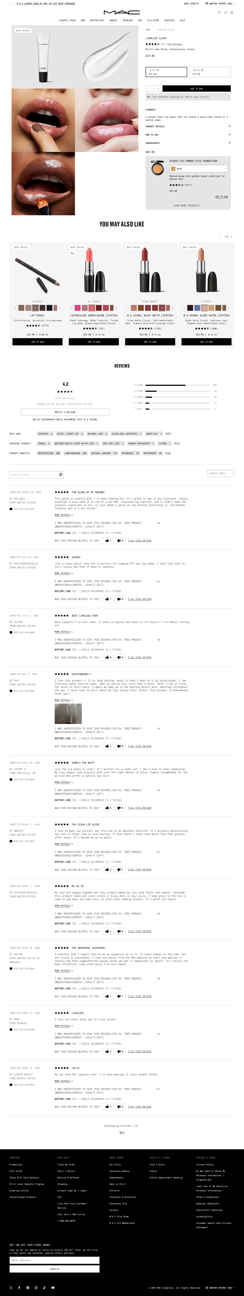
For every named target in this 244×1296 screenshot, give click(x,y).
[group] (95, 3)
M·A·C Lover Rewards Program (27, 1183)
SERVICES (169, 20)
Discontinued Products (23, 1196)
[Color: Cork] (21, 308)
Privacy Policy (205, 1164)
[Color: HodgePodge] (218, 308)
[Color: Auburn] (56, 308)
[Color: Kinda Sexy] (169, 308)
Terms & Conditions (207, 1196)
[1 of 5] (144, 294)
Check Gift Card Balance (24, 1177)
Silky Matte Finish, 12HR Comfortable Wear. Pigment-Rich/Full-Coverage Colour (150, 322)
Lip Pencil (37, 315)
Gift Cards (16, 1171)
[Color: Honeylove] (134, 308)
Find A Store (157, 1164)
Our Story (115, 1164)
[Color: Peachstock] (211, 308)
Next (122, 1132)
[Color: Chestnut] (35, 308)
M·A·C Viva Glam (118, 1216)
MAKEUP (113, 20)
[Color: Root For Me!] (42, 308)
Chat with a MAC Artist (71, 1214)
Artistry (114, 1190)
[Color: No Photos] (77, 308)
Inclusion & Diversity (122, 1196)
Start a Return (66, 1171)
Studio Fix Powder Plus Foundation (193, 160)
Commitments (116, 1177)
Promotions (16, 1164)
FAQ (59, 1196)
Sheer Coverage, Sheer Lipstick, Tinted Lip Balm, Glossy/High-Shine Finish (94, 322)
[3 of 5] (206, 294)
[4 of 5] (96, 294)
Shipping (62, 1183)
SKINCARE (128, 20)
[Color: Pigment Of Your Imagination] (105, 308)
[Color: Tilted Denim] (197, 308)
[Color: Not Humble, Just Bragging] (84, 308)
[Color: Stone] (225, 308)
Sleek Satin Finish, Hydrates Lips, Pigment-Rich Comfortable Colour (206, 322)
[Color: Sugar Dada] (155, 308)
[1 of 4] (33, 294)
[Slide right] (13, 3)
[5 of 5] (99, 294)
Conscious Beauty (119, 1171)
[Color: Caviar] (49, 308)
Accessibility (204, 1216)
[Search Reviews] (60, 474)
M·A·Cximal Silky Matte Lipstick (150, 315)
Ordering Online (19, 1190)
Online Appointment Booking (166, 1177)
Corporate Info (118, 1203)
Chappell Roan (67, 20)
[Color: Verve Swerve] (162, 308)
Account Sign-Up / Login (72, 1190)
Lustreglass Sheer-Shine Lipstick (93, 315)
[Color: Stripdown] (28, 308)
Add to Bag (221, 196)
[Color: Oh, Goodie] (91, 308)
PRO (140, 20)
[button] (68, 714)
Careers (113, 1209)
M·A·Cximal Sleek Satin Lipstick (206, 315)
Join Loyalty (191, 3)
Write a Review (65, 412)
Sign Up (54, 1268)
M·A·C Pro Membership (122, 1222)
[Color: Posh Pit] (112, 308)
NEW (83, 20)
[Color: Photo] (141, 308)
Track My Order (66, 1164)
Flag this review (139, 540)
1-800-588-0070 (66, 1220)
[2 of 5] (147, 294)
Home (148, 29)
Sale (182, 20)
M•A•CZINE (153, 20)
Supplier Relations (207, 1203)
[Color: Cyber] (190, 308)
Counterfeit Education (209, 1209)
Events (153, 1171)
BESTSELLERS (97, 20)
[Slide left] (11, 3)
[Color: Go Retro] (148, 308)
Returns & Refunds (68, 1177)
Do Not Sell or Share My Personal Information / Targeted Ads (210, 1175)
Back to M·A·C (117, 1183)
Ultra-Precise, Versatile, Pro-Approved (38, 320)
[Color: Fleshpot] (204, 308)
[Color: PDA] (98, 308)
